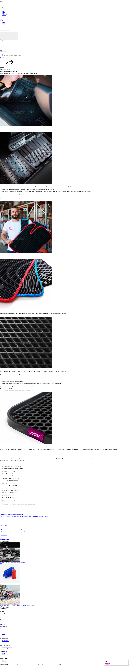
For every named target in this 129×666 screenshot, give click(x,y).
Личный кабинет (6, 6)
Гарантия (2, 626)
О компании (4, 14)
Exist (3, 662)
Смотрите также (4, 539)
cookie (109, 661)
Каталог (4, 5)
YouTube (3, 655)
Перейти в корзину (3, 51)
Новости (3, 13)
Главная (3, 11)
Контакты (4, 15)
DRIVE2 (3, 654)
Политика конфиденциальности (7, 648)
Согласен (107, 663)
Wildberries (4, 661)
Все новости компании (4, 537)
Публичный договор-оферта (7, 647)
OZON (3, 660)
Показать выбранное (4, 608)
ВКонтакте (4, 653)
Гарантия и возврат (5, 641)
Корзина (5, 8)
